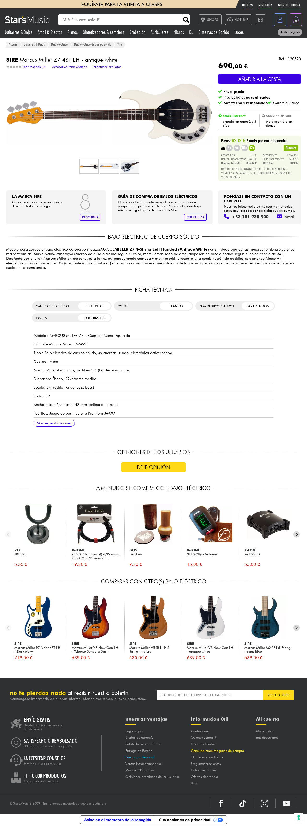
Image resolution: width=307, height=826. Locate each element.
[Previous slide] (8, 534)
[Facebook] (221, 803)
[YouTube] (286, 803)
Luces (239, 32)
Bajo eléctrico (59, 44)
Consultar (195, 217)
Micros (179, 32)
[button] (89, 166)
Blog (194, 783)
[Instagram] (264, 803)
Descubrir (90, 217)
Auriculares (160, 32)
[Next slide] (296, 534)
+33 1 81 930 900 (49, 764)
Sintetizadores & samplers (104, 32)
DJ (191, 32)
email (290, 216)
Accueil (13, 44)
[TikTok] (243, 803)
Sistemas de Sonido (214, 32)
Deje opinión (153, 467)
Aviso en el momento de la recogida (117, 819)
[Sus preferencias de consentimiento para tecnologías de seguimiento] (298, 817)
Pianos (73, 32)
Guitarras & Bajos (19, 32)
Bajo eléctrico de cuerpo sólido (92, 44)
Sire (119, 44)
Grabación (137, 32)
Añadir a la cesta (259, 79)
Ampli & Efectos (50, 32)
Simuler (291, 147)
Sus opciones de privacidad (184, 819)
